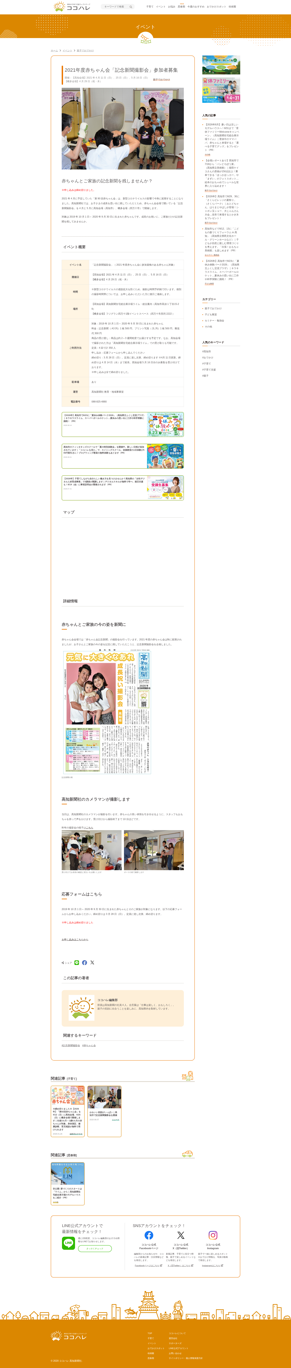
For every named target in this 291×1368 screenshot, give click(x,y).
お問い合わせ (175, 1353)
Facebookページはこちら (147, 1265)
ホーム (54, 50)
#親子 (205, 375)
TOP (150, 1333)
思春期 (181, 6)
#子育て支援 (209, 369)
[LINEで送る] (76, 963)
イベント (161, 6)
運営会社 (173, 1338)
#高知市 (206, 351)
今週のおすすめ (195, 6)
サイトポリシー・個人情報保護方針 (186, 1358)
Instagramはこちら (211, 1265)
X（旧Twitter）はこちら (179, 1265)
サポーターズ (175, 1343)
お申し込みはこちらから (75, 939)
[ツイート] (92, 963)
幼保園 (232, 6)
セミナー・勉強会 (214, 320)
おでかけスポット (216, 6)
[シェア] (84, 963)
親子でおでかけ (85, 50)
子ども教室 (211, 314)
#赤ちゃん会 (89, 1045)
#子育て (206, 363)
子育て (150, 6)
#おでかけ (207, 357)
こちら (89, 827)
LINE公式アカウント (178, 1348)
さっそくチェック (94, 1248)
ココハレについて (177, 1333)
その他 (208, 326)
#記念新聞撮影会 (71, 1045)
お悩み (171, 6)
